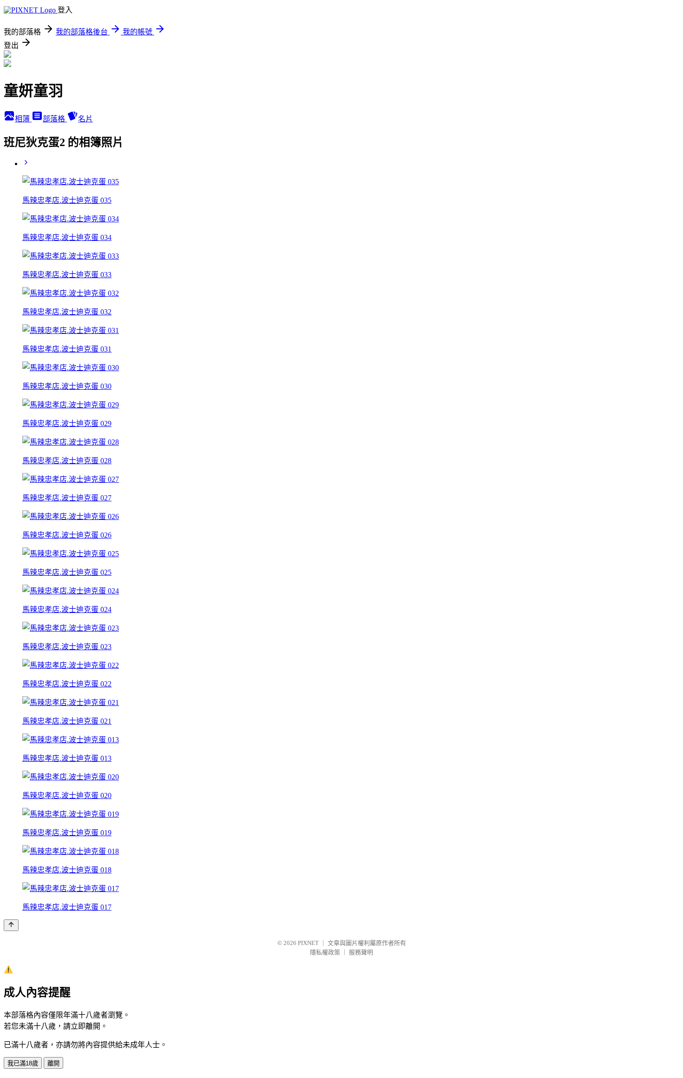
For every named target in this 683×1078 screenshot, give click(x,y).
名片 (85, 119)
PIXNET (308, 942)
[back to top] (11, 925)
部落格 (55, 119)
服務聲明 (361, 952)
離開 (53, 1063)
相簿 (23, 119)
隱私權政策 (325, 952)
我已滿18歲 (22, 1063)
